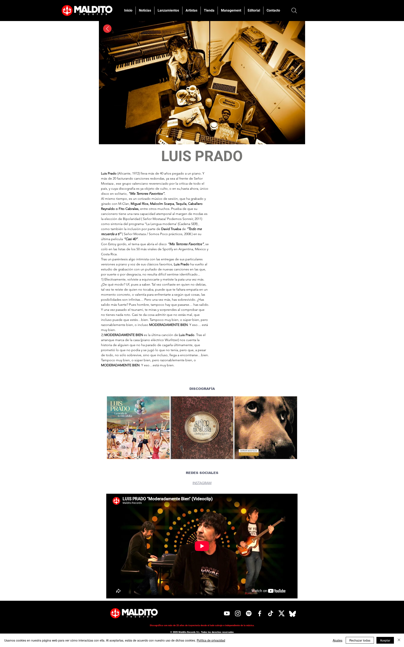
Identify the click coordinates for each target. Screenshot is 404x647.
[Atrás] (107, 28)
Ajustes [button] (337, 640)
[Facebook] (259, 613)
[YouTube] (227, 613)
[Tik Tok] (270, 613)
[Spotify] (249, 613)
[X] (281, 613)
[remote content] (255, 224)
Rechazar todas (359, 640)
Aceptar (385, 640)
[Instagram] (238, 613)
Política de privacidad (211, 640)
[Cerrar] (398, 640)
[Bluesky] (292, 613)
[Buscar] (294, 11)
